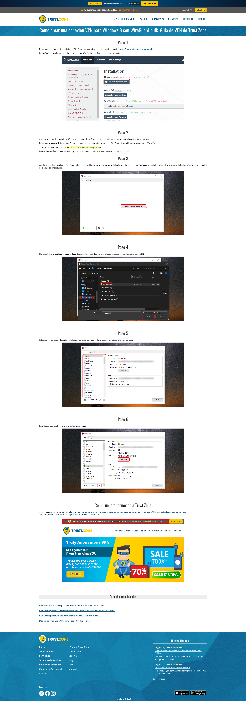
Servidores (187, 19)
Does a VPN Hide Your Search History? (172, 667)
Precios (143, 19)
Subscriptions (143, 139)
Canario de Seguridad (50, 669)
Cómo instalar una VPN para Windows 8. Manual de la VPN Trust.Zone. (72, 605)
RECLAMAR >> (150, 3)
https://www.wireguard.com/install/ (136, 49)
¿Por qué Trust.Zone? (125, 19)
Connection (94, 514)
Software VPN (46, 651)
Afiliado (43, 673)
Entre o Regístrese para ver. (88, 147)
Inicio (42, 647)
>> (128, 10)
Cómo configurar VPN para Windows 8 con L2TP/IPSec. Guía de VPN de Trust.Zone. (77, 610)
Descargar (172, 19)
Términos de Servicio (50, 660)
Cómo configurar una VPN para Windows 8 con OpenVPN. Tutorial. (70, 615)
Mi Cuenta (201, 10)
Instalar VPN (157, 19)
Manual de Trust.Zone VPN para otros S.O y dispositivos (64, 621)
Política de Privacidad (50, 664)
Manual (73, 669)
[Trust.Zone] (53, 19)
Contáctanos (75, 651)
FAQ (71, 664)
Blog (71, 660)
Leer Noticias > (160, 679)
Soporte (201, 19)
